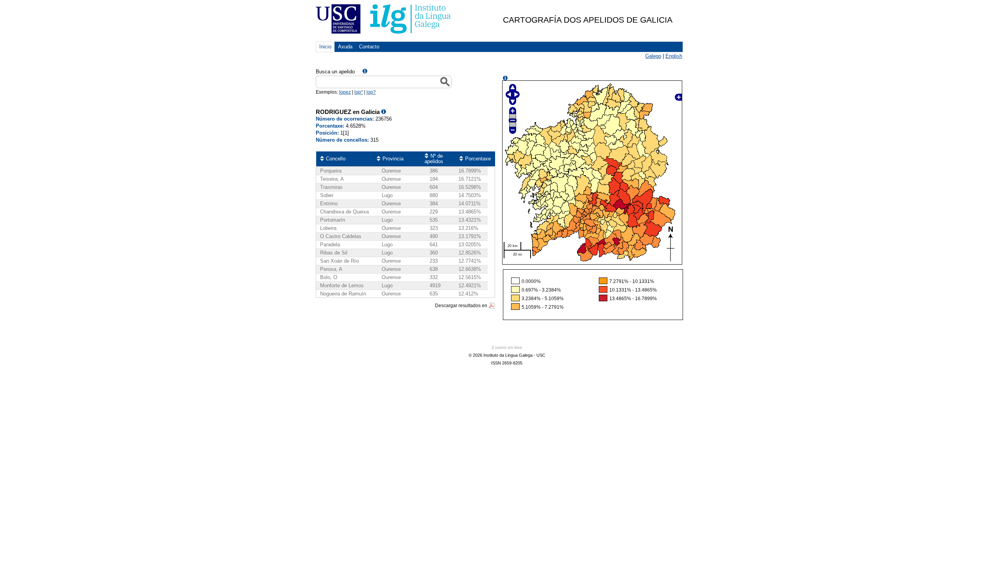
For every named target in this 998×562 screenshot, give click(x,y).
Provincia (392, 159)
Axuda (345, 47)
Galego (653, 56)
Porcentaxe (478, 159)
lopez (345, 92)
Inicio (325, 47)
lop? (371, 92)
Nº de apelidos (434, 158)
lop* (358, 92)
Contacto (369, 47)
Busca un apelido (335, 72)
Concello (335, 159)
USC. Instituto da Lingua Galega (384, 19)
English (673, 56)
